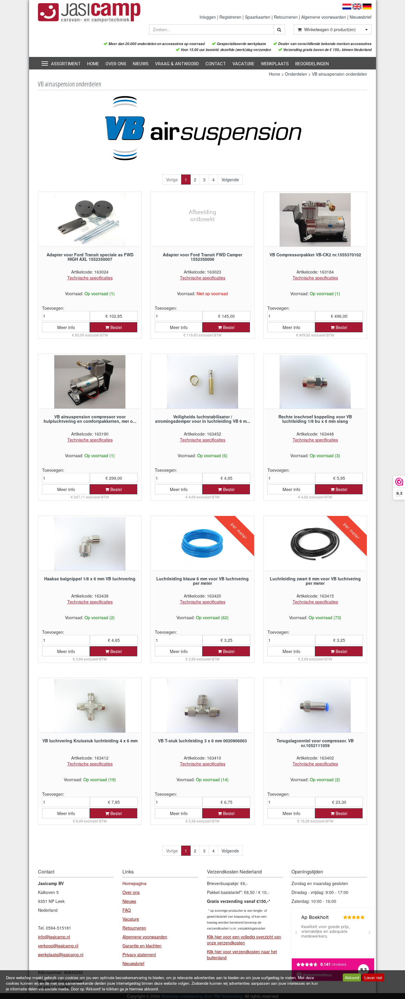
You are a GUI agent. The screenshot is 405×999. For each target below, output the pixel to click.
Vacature (243, 63)
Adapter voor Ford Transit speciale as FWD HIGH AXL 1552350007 (90, 257)
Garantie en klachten (142, 946)
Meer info (66, 327)
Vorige (172, 179)
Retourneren (286, 17)
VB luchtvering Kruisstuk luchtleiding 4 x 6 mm (90, 741)
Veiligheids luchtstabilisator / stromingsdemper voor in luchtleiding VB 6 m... (202, 419)
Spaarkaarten (257, 17)
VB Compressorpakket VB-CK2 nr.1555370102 (315, 255)
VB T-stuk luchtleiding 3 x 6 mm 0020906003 (202, 741)
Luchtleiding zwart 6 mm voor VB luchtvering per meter (315, 581)
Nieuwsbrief (360, 17)
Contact (215, 63)
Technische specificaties (90, 278)
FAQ (126, 910)
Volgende (230, 179)
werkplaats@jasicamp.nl (60, 954)
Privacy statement (139, 954)
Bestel (115, 327)
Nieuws (141, 63)
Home (93, 63)
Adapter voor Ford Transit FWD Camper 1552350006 (202, 257)
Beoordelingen (312, 63)
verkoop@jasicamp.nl (58, 946)
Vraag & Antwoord (177, 63)
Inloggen (208, 17)
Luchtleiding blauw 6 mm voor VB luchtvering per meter (202, 581)
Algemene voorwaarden (323, 17)
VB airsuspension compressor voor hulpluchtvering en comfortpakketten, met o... (90, 419)
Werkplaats (275, 63)
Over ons (116, 63)
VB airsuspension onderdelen (339, 74)
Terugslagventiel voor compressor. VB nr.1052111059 (315, 743)
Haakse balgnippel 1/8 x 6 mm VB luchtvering (89, 579)
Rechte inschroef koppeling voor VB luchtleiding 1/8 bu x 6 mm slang (315, 419)
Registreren (230, 17)
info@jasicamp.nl (54, 937)
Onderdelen (296, 74)
